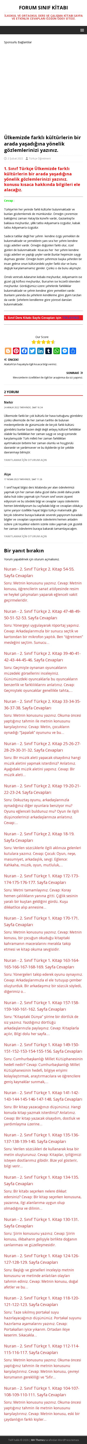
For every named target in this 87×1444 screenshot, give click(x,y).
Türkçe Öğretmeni (40, 158)
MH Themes (38, 1440)
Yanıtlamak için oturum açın (25, 460)
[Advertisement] (43, 88)
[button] (81, 30)
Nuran (10, 569)
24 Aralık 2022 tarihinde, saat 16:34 (23, 407)
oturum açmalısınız (46, 559)
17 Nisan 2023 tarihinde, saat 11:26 (23, 479)
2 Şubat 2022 (15, 158)
